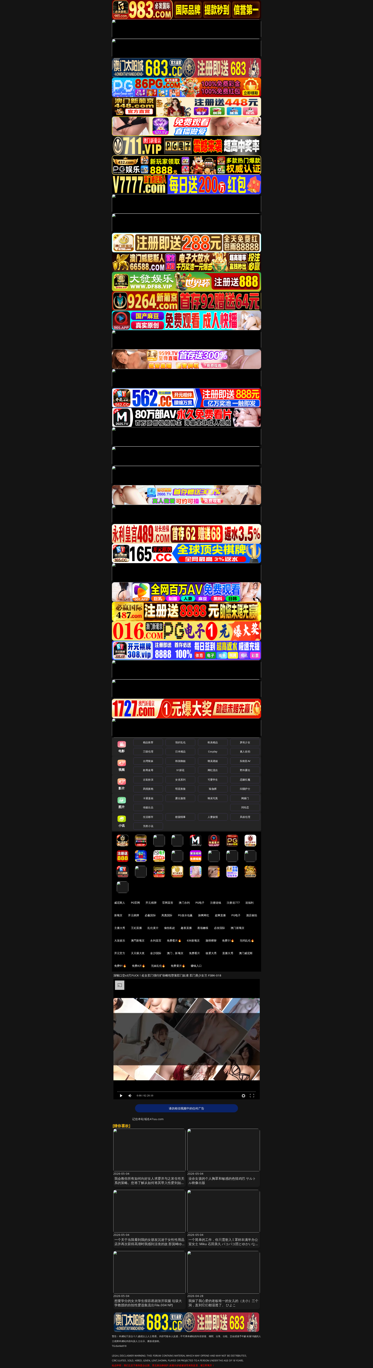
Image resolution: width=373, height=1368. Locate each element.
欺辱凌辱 (148, 770)
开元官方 (119, 953)
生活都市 (148, 817)
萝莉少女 (245, 742)
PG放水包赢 (185, 915)
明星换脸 (180, 788)
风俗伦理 (245, 817)
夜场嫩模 (202, 928)
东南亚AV (245, 761)
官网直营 (167, 902)
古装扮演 (148, 779)
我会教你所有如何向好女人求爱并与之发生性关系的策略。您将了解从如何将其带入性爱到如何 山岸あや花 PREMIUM (149, 1182)
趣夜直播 (186, 928)
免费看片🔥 (174, 940)
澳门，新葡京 (175, 953)
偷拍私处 (169, 928)
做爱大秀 (211, 953)
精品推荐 (148, 742)
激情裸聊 (211, 940)
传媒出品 (148, 807)
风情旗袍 (148, 788)
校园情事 (180, 817)
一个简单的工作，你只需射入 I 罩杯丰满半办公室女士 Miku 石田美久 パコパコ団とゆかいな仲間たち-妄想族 (223, 1243)
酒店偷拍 (251, 915)
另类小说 (148, 826)
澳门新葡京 (237, 928)
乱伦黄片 (153, 928)
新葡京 (118, 915)
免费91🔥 (120, 966)
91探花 (180, 770)
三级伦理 (148, 751)
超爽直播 (220, 915)
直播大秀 (227, 953)
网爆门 (245, 798)
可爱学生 (213, 779)
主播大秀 (119, 928)
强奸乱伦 (180, 742)
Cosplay (212, 751)
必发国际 (219, 928)
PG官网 (135, 902)
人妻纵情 (213, 817)
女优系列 (180, 779)
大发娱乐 (119, 940)
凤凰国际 (167, 915)
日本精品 (180, 751)
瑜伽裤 (212, 788)
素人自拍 (245, 751)
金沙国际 (155, 953)
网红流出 (213, 770)
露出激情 (180, 798)
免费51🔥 (228, 940)
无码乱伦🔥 (247, 940)
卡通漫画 (148, 798)
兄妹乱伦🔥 (158, 966)
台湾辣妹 (148, 761)
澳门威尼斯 (246, 953)
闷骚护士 (245, 788)
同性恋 (245, 807)
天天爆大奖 (138, 953)
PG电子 (200, 902)
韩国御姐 (180, 761)
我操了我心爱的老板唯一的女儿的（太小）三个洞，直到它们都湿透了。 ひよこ (223, 1303)
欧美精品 (213, 742)
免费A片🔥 (138, 966)
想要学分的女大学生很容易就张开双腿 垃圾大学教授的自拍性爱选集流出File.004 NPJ (148, 1303)
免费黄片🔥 (178, 966)
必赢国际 (150, 915)
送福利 (249, 902)
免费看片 (194, 953)
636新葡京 (193, 940)
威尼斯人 (119, 902)
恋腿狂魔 (245, 779)
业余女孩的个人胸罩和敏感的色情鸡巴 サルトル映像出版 (222, 1180)
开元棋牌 (151, 902)
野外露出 (245, 770)
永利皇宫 (155, 940)
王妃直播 (136, 928)
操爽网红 (203, 915)
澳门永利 (184, 902)
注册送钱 (215, 902)
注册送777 (233, 902)
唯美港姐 (213, 761)
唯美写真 (213, 798)
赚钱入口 (196, 966)
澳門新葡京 (138, 940)
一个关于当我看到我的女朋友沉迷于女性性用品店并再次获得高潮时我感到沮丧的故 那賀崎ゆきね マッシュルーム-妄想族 (149, 1243)
